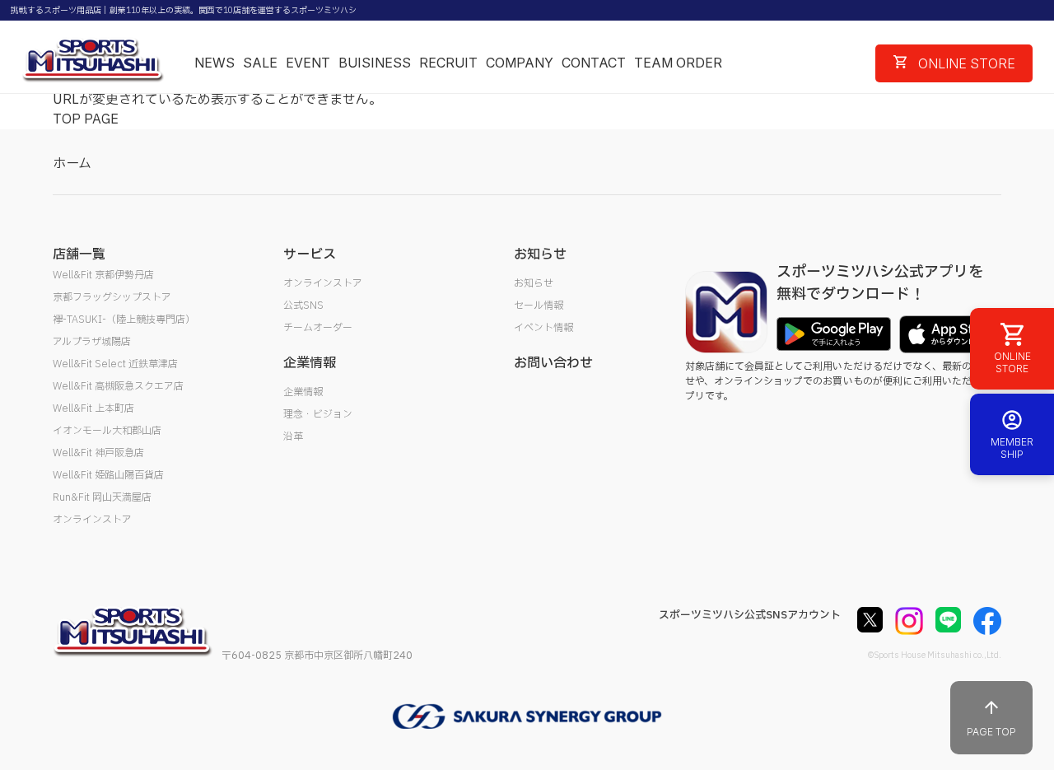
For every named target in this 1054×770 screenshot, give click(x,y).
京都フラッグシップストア (112, 297)
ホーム (72, 164)
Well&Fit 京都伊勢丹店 (103, 275)
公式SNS (303, 305)
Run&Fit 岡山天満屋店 (102, 497)
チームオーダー (317, 327)
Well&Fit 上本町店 (93, 408)
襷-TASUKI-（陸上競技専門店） (124, 319)
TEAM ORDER (678, 62)
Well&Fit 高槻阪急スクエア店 (118, 386)
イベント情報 (543, 327)
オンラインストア (92, 519)
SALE (260, 62)
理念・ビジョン (317, 414)
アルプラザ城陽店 (92, 341)
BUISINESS (374, 62)
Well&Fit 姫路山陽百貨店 (108, 475)
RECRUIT (448, 62)
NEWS (214, 62)
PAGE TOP (991, 732)
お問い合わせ (553, 363)
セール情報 (538, 305)
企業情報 (303, 392)
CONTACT (594, 62)
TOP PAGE (86, 119)
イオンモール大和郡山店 (107, 430)
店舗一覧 (79, 254)
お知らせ (533, 283)
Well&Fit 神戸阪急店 (98, 453)
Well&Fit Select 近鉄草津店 (115, 364)
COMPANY (519, 62)
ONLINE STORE (965, 63)
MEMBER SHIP (1012, 448)
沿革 (293, 436)
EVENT (308, 62)
